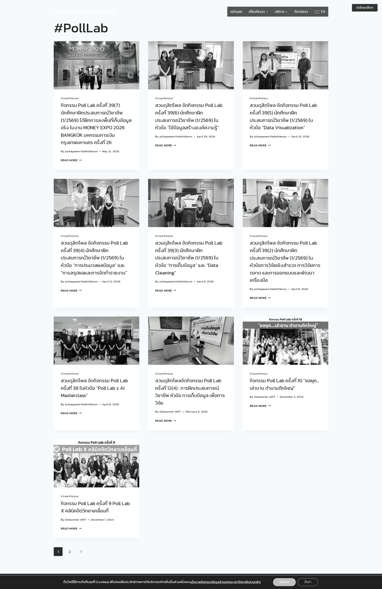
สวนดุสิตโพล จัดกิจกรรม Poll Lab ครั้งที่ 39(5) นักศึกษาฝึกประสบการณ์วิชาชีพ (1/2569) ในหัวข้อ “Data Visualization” (283, 116)
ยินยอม (284, 582)
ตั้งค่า (307, 582)
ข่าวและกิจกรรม (70, 98)
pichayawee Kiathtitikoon (81, 151)
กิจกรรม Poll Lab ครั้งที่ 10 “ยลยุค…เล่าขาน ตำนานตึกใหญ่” (284, 384)
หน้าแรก (236, 11)
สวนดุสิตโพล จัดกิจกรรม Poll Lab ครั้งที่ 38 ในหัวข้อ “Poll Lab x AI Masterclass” (94, 388)
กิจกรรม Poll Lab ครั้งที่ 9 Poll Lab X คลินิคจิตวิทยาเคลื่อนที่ (95, 507)
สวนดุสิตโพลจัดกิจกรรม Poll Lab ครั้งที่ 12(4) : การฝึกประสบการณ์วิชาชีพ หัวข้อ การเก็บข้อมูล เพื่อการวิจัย (190, 392)
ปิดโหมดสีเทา (364, 7)
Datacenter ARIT (170, 411)
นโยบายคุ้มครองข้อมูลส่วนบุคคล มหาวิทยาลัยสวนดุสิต (225, 582)
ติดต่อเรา (301, 11)
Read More (71, 160)
